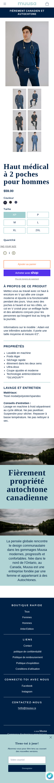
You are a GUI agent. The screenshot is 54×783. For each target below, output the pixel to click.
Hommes (27, 623)
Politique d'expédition (27, 663)
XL (14, 230)
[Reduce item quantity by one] (5, 253)
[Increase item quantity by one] (13, 253)
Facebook (27, 686)
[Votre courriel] (27, 759)
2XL (38, 230)
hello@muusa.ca (27, 708)
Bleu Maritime (5, 203)
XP (14, 214)
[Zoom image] (27, 54)
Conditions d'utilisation (28, 669)
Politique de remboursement (28, 657)
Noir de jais (10, 202)
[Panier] (47, 3)
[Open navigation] (7, 4)
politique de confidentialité (28, 651)
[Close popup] (50, 737)
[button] (9, 54)
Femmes (27, 617)
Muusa (43, 731)
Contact (28, 645)
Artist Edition (27, 629)
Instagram (27, 691)
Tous (27, 611)
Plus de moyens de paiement (27, 279)
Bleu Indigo (15, 202)
